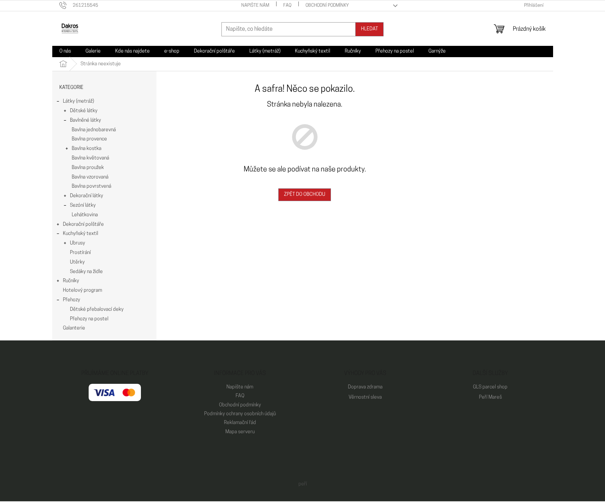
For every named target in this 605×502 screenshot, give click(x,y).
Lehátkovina (85, 215)
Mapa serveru (240, 432)
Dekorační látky (86, 196)
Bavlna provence (89, 139)
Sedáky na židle (86, 271)
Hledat (369, 29)
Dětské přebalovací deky (97, 309)
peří (302, 484)
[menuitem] (65, 51)
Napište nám (255, 5)
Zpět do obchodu (304, 194)
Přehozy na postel (89, 319)
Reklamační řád (240, 422)
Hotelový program (82, 290)
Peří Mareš (490, 397)
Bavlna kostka (86, 148)
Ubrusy (77, 243)
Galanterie (74, 328)
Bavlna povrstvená (91, 186)
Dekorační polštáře (83, 224)
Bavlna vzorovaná (90, 177)
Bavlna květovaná (90, 158)
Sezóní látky (83, 205)
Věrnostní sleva (365, 397)
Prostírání (80, 252)
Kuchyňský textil (80, 233)
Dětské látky (83, 111)
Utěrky (77, 262)
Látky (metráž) (78, 101)
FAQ (287, 5)
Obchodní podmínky (327, 5)
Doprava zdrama (365, 387)
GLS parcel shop (490, 387)
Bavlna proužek (88, 167)
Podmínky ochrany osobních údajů (240, 414)
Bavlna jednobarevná (94, 130)
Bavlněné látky (85, 120)
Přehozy (71, 300)
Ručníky (71, 281)
